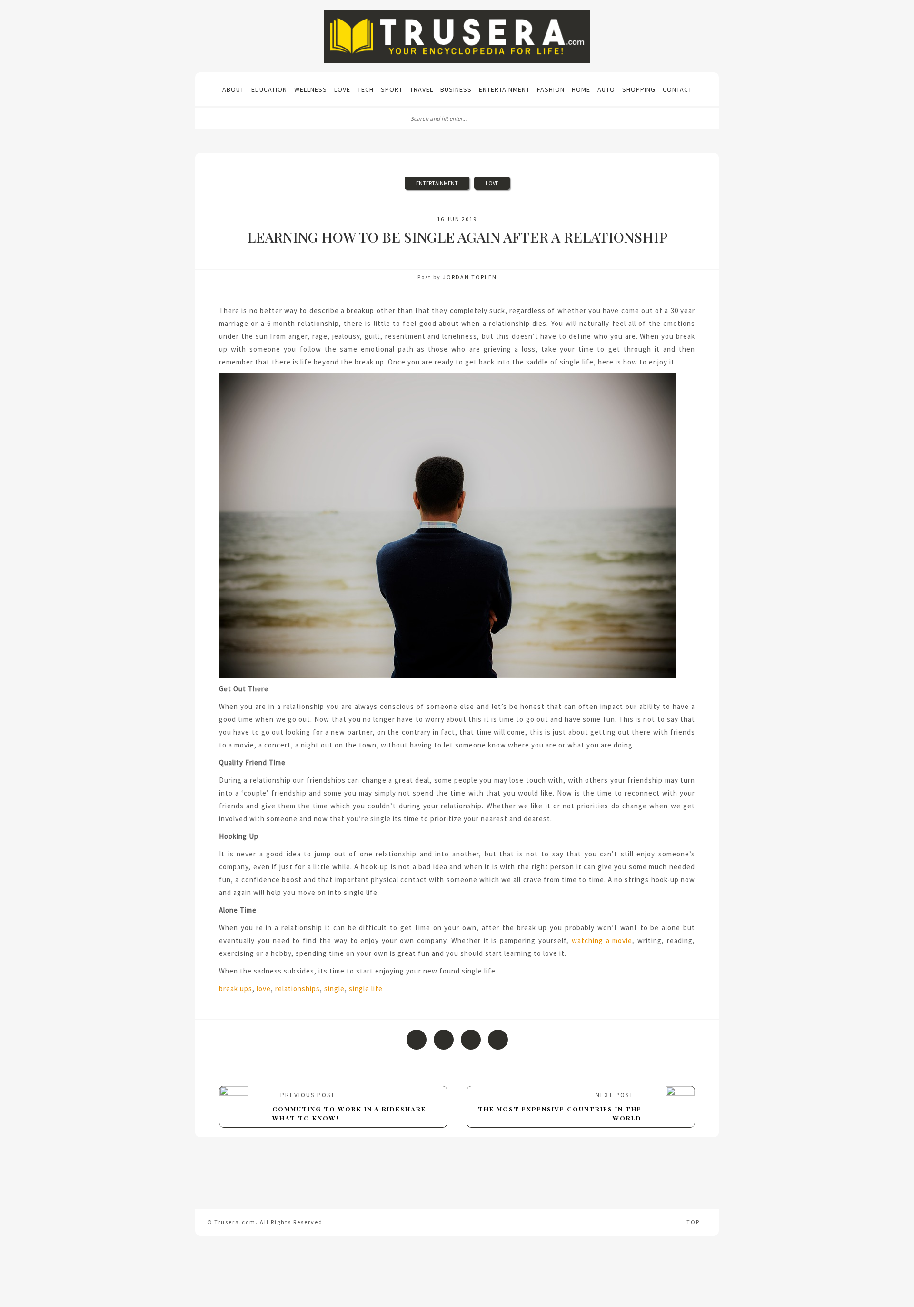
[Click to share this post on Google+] (471, 1040)
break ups (235, 988)
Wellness (310, 89)
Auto (606, 89)
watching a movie (602, 940)
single (334, 988)
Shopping (639, 89)
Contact (677, 89)
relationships (297, 988)
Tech (366, 89)
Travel (421, 89)
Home (581, 89)
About (233, 89)
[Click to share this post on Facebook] (417, 1040)
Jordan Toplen (470, 277)
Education (269, 89)
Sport (392, 89)
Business (456, 89)
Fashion (551, 89)
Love (342, 89)
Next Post (560, 1106)
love (264, 988)
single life (366, 988)
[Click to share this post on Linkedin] (498, 1040)
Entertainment (504, 89)
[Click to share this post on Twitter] (444, 1040)
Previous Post (350, 1106)
